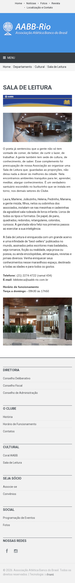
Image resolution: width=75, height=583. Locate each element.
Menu (11, 57)
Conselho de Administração (20, 392)
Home (18, 3)
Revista (56, 3)
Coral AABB (10, 455)
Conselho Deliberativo (16, 378)
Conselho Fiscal (12, 385)
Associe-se (10, 486)
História (8, 416)
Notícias (31, 3)
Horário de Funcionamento (19, 424)
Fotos (43, 3)
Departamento (22, 66)
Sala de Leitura (56, 66)
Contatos (9, 431)
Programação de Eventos (19, 517)
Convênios (9, 494)
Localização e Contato (40, 7)
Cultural (40, 66)
